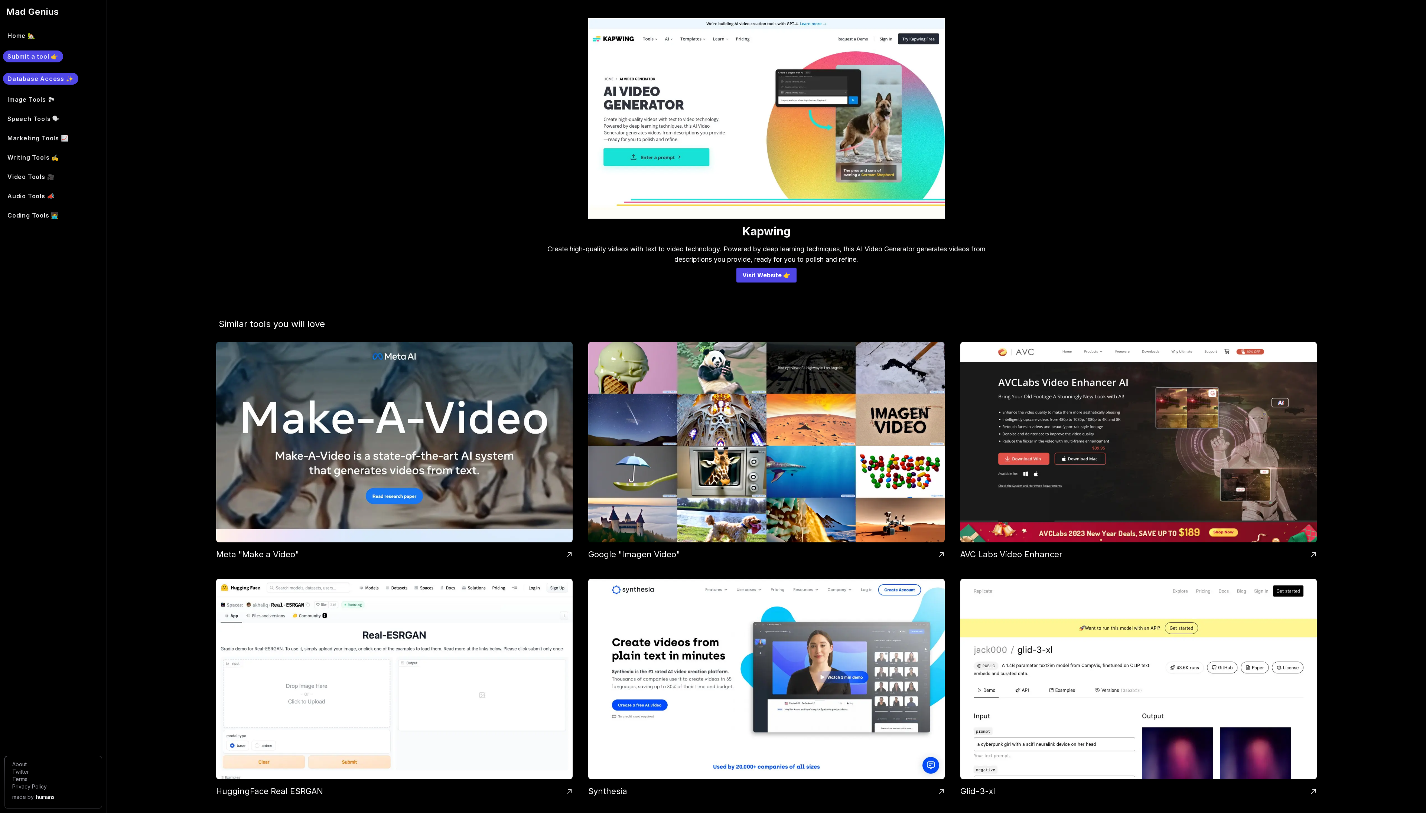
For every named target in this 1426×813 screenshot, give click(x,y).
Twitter (20, 771)
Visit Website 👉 (766, 275)
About (19, 764)
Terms (19, 779)
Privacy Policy (29, 786)
